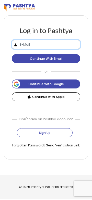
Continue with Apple (48, 97)
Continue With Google (46, 84)
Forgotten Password (28, 145)
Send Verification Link (63, 145)
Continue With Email (46, 58)
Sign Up (45, 133)
